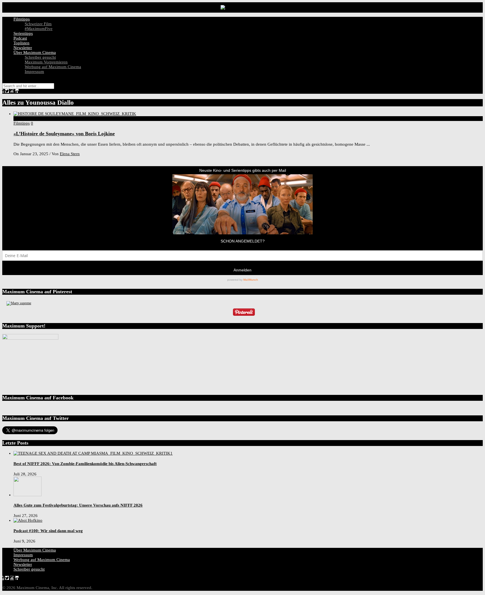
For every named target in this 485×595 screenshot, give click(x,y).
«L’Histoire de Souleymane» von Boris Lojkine (64, 133)
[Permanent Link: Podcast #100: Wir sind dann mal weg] (27, 520)
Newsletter (22, 47)
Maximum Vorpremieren (46, 62)
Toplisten (21, 43)
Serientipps (23, 33)
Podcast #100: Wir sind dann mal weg (48, 530)
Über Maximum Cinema (34, 52)
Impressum (34, 71)
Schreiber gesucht (40, 57)
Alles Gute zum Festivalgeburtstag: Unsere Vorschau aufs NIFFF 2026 (78, 505)
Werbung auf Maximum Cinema (53, 67)
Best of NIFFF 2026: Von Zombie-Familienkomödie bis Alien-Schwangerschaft (85, 463)
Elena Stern (70, 154)
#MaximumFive (38, 28)
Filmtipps (21, 19)
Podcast (20, 38)
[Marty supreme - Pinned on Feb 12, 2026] (18, 303)
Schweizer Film (38, 24)
